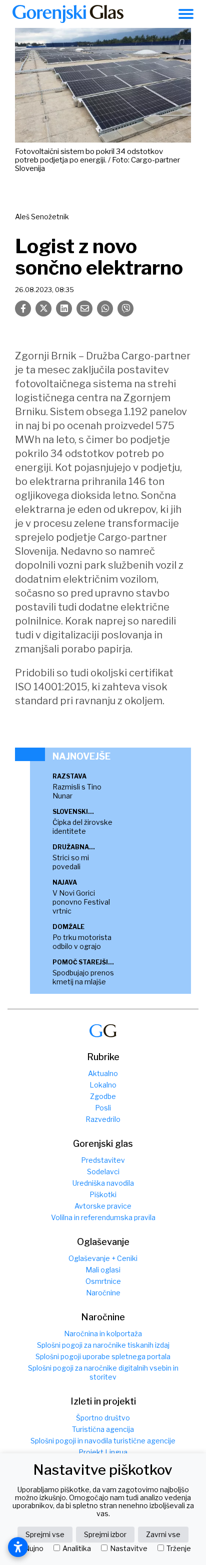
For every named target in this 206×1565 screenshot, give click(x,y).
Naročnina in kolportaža (103, 1333)
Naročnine (103, 1292)
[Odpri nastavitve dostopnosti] (18, 1547)
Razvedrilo (103, 1119)
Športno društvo (103, 1417)
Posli (103, 1107)
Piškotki (103, 1194)
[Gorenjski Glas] (103, 1031)
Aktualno (103, 1073)
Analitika (76, 1549)
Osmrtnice (103, 1281)
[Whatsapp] (105, 308)
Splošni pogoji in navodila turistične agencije (103, 1440)
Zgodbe (103, 1096)
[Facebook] (23, 308)
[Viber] (126, 308)
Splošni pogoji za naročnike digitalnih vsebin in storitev (103, 1372)
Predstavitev (103, 1160)
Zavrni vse (163, 1534)
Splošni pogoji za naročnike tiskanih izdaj (103, 1345)
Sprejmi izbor (105, 1534)
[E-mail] (84, 308)
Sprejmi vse (45, 1534)
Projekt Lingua (103, 1452)
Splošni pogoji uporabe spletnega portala (103, 1356)
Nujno (34, 1549)
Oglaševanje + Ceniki (103, 1258)
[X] (44, 308)
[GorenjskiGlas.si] (68, 14)
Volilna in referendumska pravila (103, 1217)
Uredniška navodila (103, 1183)
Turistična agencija (103, 1429)
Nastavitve (129, 1549)
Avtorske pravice (103, 1206)
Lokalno (103, 1085)
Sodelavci (103, 1171)
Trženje (178, 1549)
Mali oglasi (103, 1269)
